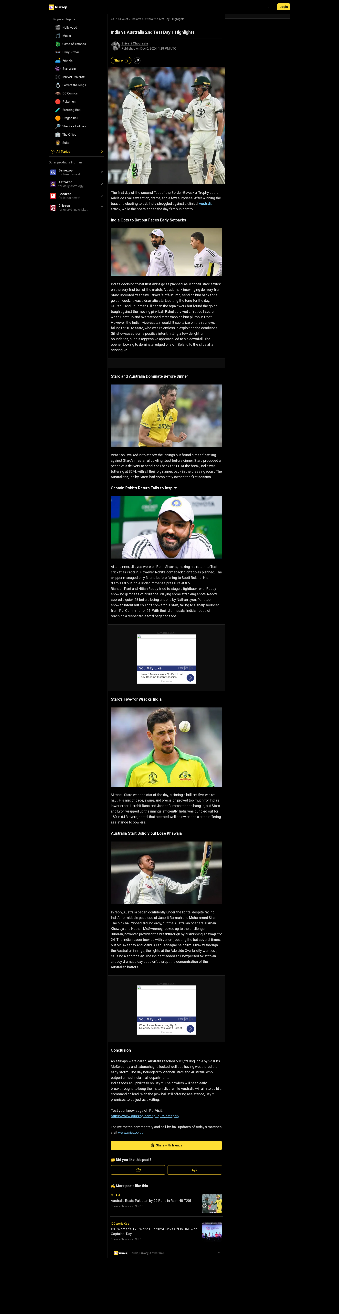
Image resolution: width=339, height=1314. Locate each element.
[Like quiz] (138, 1170)
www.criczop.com (132, 1132)
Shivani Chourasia (134, 43)
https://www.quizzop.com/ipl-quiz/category (145, 1116)
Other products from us (66, 162)
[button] (78, 28)
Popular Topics (64, 19)
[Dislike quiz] (195, 1170)
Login (284, 7)
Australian (206, 203)
